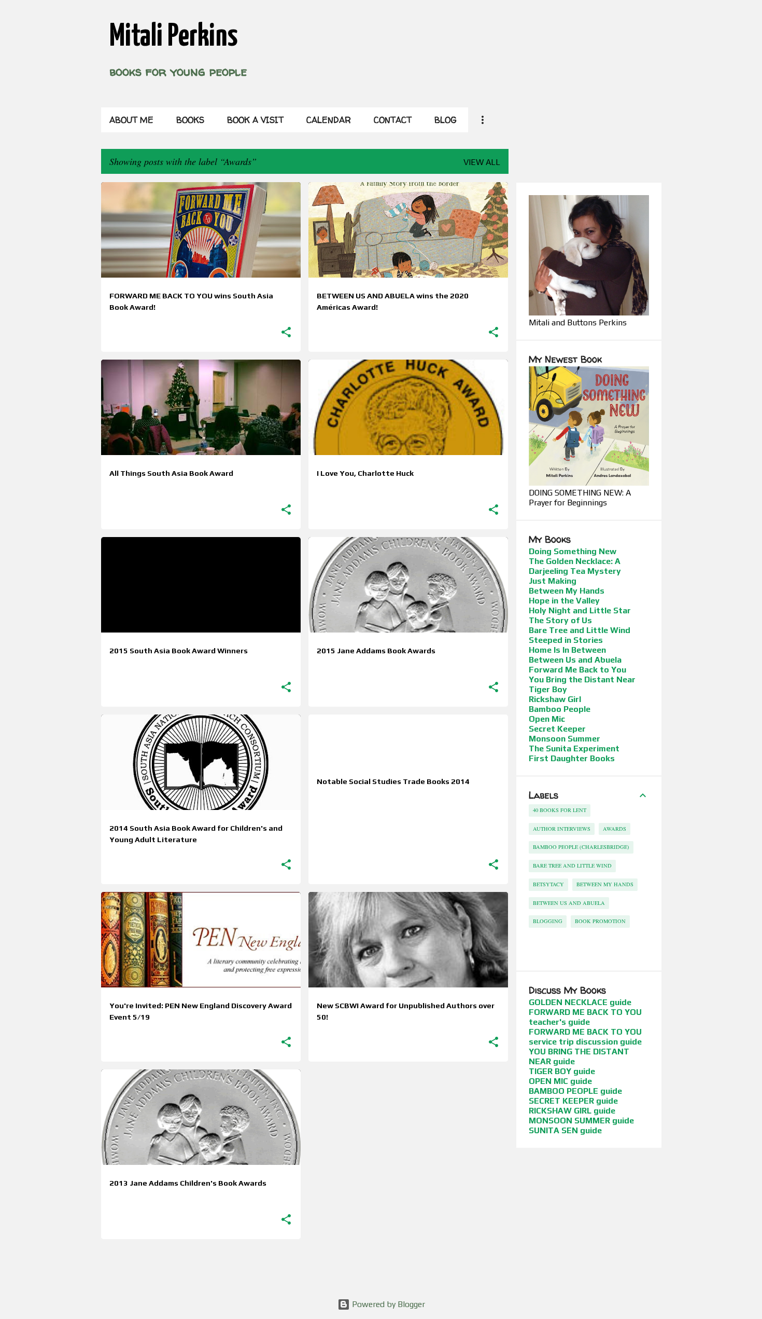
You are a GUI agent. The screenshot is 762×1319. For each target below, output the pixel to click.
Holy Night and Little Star (580, 610)
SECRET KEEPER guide (573, 1101)
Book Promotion (600, 921)
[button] (286, 332)
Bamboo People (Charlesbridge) (581, 846)
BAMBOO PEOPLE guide (575, 1091)
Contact (393, 120)
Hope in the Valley (564, 601)
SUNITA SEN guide (565, 1130)
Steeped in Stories (566, 640)
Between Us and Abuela (575, 660)
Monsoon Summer (564, 739)
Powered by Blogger (387, 1304)
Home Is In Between (567, 650)
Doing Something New (572, 551)
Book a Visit (255, 120)
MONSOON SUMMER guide (581, 1120)
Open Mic (547, 719)
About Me (131, 120)
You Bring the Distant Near (582, 679)
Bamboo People (559, 709)
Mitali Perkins (173, 37)
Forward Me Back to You (577, 670)
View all (481, 162)
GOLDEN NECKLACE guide (580, 1002)
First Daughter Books (572, 758)
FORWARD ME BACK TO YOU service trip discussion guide (585, 1037)
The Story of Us (560, 620)
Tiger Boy (548, 689)
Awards (614, 828)
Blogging (547, 921)
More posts (304, 1268)
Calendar (328, 120)
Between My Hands (566, 591)
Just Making (552, 581)
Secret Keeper (557, 729)
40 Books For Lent (559, 810)
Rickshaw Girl (555, 699)
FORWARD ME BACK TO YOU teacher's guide (585, 1017)
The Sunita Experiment (574, 748)
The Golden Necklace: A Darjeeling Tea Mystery (575, 566)
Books (190, 120)
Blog (445, 120)
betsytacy (548, 884)
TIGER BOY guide (562, 1071)
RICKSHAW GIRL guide (572, 1111)
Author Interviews (561, 828)
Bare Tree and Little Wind (579, 630)
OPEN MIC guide (560, 1081)
